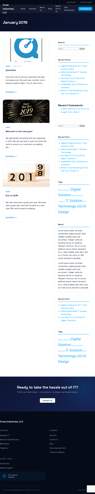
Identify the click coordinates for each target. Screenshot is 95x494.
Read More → (11, 92)
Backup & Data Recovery (9, 440)
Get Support (85, 9)
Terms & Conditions (57, 452)
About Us (42, 8)
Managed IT (4, 435)
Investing (80, 195)
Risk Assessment (69, 8)
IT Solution (74, 201)
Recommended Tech (58, 448)
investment (61, 201)
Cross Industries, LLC (11, 421)
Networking (4, 444)
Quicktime (11, 70)
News (8, 66)
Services (32, 9)
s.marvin (64, 109)
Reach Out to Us (58, 8)
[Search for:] (69, 48)
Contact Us (47, 400)
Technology (67, 206)
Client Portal (71, 2)
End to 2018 (12, 195)
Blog (50, 9)
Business (67, 190)
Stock (85, 201)
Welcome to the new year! (19, 131)
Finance (74, 195)
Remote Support (86, 2)
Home (23, 9)
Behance (61, 190)
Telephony (4, 448)
